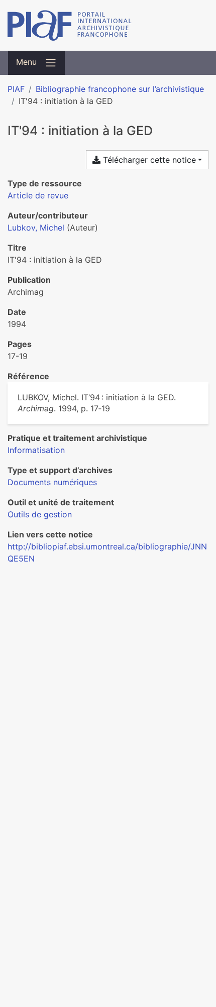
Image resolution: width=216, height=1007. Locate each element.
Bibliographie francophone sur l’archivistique (120, 89)
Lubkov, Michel (36, 227)
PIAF (16, 89)
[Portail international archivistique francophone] (108, 25)
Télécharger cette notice (148, 160)
